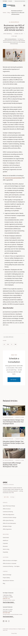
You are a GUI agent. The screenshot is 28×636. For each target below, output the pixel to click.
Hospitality (5, 552)
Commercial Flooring (8, 511)
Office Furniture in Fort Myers (10, 560)
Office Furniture (6, 508)
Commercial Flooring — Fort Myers (11, 566)
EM (15, 344)
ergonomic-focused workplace (13, 178)
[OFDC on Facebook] (6, 621)
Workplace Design (7, 526)
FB (8, 344)
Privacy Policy (14, 633)
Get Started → (14, 379)
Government (6, 537)
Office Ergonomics (7, 529)
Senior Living (6, 549)
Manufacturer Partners (8, 580)
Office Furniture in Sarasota (9, 563)
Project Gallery (6, 577)
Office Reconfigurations (8, 514)
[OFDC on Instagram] (8, 621)
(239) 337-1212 (6, 598)
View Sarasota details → (8, 616)
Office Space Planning (8, 520)
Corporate (5, 543)
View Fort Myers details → (9, 602)
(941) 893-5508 (6, 612)
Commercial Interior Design (9, 517)
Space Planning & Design (9, 506)
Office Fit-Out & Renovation (9, 523)
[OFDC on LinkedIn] (3, 621)
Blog (8, 12)
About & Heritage (7, 574)
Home (4, 12)
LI (4, 344)
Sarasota (10, 1)
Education (5, 546)
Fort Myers (5, 1)
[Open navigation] (24, 5)
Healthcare (5, 540)
